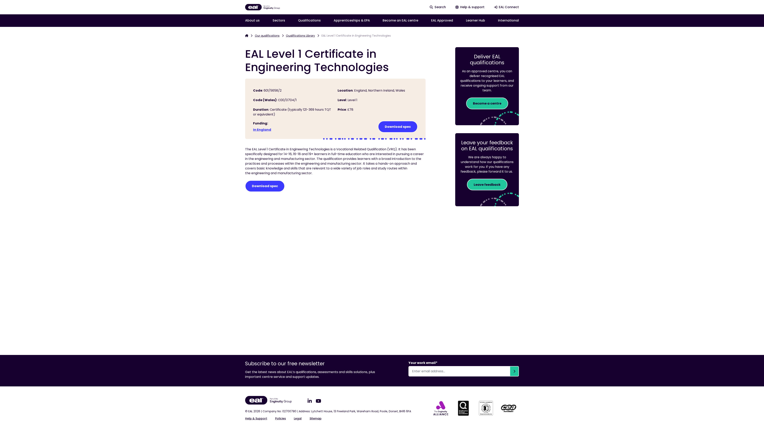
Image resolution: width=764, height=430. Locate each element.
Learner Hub (475, 20)
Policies (280, 418)
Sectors (279, 20)
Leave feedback (487, 184)
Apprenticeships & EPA (352, 20)
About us (252, 20)
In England (262, 129)
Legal (298, 418)
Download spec (398, 126)
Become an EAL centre (400, 20)
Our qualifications (267, 36)
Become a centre (487, 103)
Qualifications (309, 20)
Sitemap (316, 418)
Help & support (256, 418)
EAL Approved (442, 20)
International (508, 20)
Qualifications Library (300, 36)
